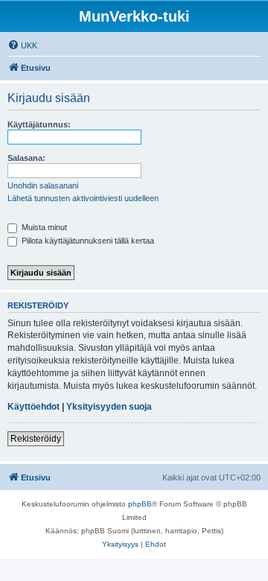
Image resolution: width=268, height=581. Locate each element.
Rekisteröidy (35, 439)
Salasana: (26, 157)
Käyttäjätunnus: (39, 124)
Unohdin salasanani (42, 185)
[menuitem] (22, 45)
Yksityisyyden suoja (109, 406)
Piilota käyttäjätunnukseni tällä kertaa (86, 240)
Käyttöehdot (33, 406)
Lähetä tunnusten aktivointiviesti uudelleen (83, 198)
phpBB (140, 504)
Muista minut (43, 227)
